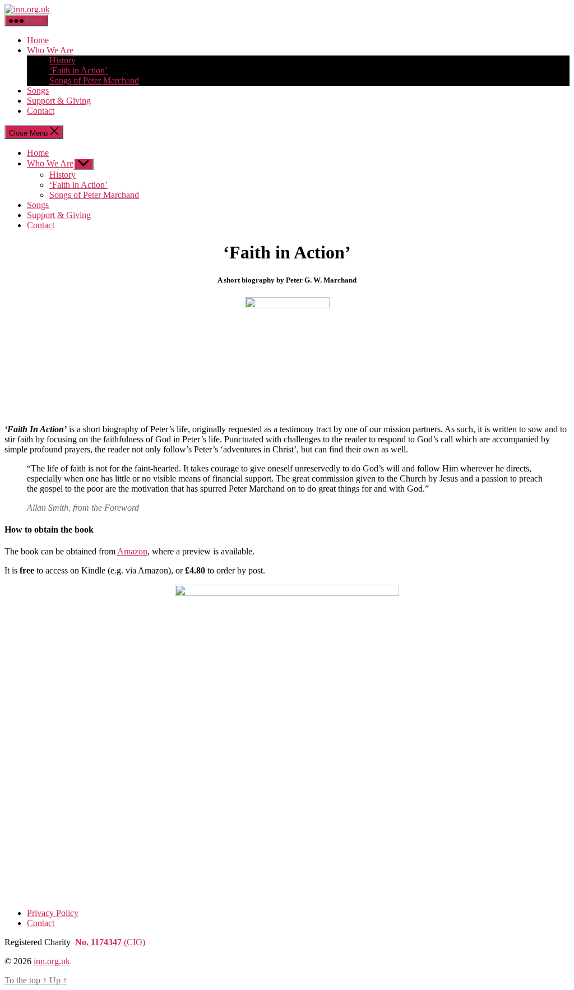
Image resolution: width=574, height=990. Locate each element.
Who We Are (50, 50)
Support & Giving (59, 100)
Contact (40, 110)
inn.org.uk (52, 961)
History (62, 60)
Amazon (132, 551)
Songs (38, 90)
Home (38, 40)
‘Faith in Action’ (78, 70)
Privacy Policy (52, 913)
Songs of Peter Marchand (94, 80)
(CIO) (110, 942)
